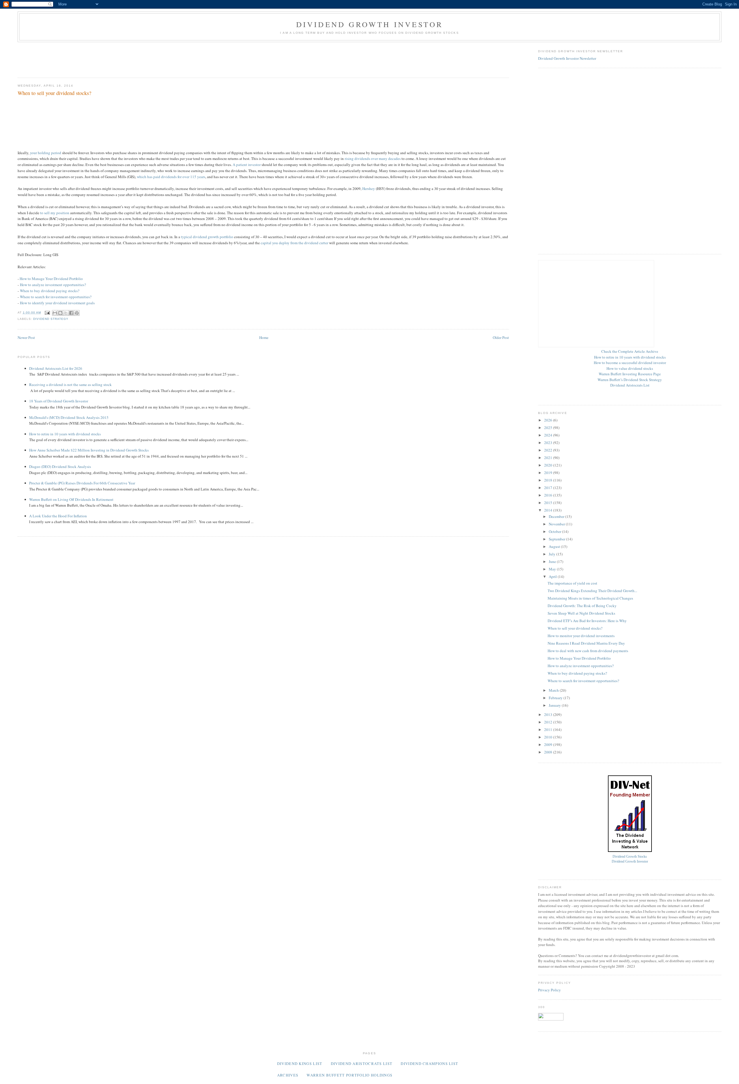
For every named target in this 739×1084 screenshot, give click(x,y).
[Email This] (55, 313)
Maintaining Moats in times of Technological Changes (590, 598)
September (557, 539)
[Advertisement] (123, 58)
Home (263, 337)
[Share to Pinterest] (77, 313)
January (555, 705)
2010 (548, 737)
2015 (548, 502)
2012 (548, 722)
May (553, 569)
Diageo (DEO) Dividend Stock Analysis (60, 466)
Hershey (368, 188)
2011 (548, 729)
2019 (548, 472)
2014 (548, 510)
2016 (548, 495)
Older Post (501, 337)
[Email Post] (47, 312)
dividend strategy (50, 318)
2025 (548, 427)
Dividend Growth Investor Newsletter (567, 58)
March (554, 690)
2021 (548, 457)
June (553, 561)
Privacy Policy (549, 989)
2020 (548, 465)
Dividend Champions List (429, 1063)
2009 (548, 744)
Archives (287, 1075)
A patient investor (247, 164)
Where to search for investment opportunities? (56, 296)
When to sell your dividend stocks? (575, 628)
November (557, 524)
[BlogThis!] (60, 313)
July (552, 554)
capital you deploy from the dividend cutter (294, 242)
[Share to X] (66, 313)
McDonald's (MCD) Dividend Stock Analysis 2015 (69, 417)
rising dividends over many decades (373, 158)
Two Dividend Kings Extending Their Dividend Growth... (592, 590)
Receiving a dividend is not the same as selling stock (70, 384)
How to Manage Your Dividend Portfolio (51, 278)
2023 (548, 442)
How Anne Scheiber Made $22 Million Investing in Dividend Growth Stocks (89, 450)
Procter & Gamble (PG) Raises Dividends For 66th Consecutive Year (82, 483)
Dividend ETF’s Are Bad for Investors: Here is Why (587, 620)
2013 (548, 714)
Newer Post (26, 337)
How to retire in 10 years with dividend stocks (65, 433)
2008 (548, 752)
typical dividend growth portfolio (207, 236)
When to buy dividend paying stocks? (49, 290)
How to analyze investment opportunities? (53, 284)
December (557, 516)
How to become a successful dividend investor (630, 362)
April (553, 576)
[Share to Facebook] (71, 313)
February (556, 697)
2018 (548, 480)
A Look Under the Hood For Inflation (58, 515)
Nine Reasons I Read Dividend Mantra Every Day (586, 643)
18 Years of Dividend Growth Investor (58, 401)
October (555, 531)
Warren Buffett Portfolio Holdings (349, 1075)
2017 (548, 487)
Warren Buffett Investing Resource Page (630, 373)
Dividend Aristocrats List (630, 385)
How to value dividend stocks (629, 368)
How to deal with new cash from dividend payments (588, 650)
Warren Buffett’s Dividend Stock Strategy (630, 379)
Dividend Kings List (299, 1063)
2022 (548, 450)
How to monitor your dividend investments (581, 635)
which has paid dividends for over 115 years (171, 176)
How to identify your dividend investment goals (57, 302)
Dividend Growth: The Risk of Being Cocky (582, 605)
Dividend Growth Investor (369, 24)
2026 (548, 420)
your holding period (45, 152)
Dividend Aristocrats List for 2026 (55, 368)
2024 (548, 435)
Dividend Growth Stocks (630, 857)
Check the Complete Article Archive (629, 351)
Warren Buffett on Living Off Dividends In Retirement (71, 499)
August (555, 546)
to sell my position (54, 212)
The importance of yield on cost (572, 583)
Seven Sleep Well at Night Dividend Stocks (581, 613)
